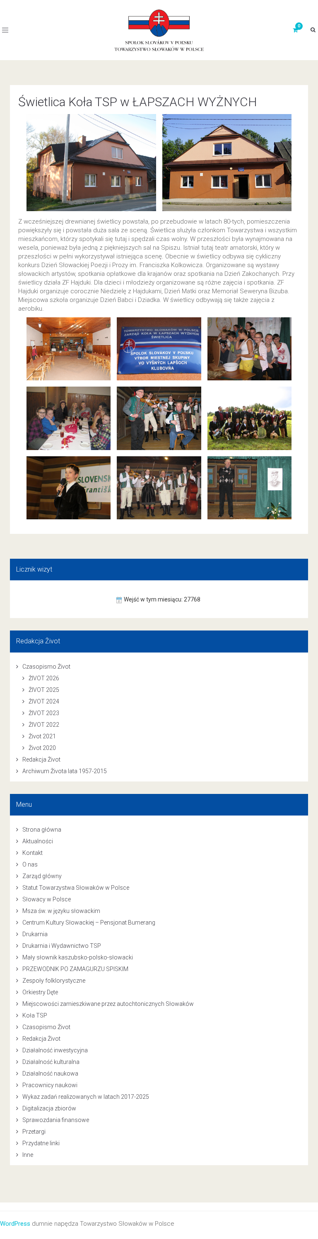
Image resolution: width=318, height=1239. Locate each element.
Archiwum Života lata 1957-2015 (64, 771)
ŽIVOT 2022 (44, 724)
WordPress (15, 1223)
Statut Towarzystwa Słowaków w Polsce (75, 887)
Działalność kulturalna (51, 1062)
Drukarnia (35, 934)
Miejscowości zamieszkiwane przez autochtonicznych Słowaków (108, 1003)
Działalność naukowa (50, 1073)
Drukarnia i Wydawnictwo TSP (61, 945)
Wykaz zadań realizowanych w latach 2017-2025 (85, 1096)
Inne (27, 1154)
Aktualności (37, 841)
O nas (30, 864)
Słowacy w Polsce (46, 899)
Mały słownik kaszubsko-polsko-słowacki (77, 957)
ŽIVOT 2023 (44, 713)
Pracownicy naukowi (49, 1085)
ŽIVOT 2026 (44, 678)
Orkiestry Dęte (40, 992)
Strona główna (41, 829)
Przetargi (34, 1131)
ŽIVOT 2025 (44, 689)
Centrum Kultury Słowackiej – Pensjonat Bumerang (88, 922)
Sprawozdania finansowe (55, 1120)
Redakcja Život (41, 759)
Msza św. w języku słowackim (61, 911)
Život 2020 (42, 748)
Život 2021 (42, 736)
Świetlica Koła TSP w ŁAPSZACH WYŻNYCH (137, 102)
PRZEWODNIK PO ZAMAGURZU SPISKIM (75, 969)
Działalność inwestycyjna (55, 1050)
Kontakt (32, 853)
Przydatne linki (41, 1143)
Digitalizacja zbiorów (49, 1108)
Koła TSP (34, 1015)
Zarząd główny (42, 876)
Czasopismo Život (46, 666)
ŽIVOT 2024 (44, 701)
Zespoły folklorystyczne (53, 980)
